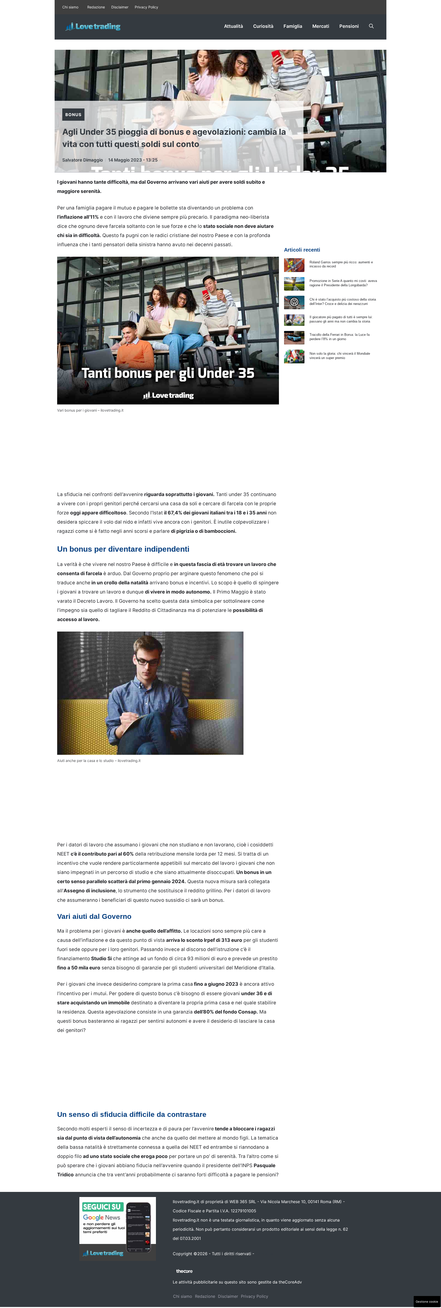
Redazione (96, 7)
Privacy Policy (146, 7)
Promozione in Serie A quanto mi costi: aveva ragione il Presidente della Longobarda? (343, 283)
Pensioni (349, 26)
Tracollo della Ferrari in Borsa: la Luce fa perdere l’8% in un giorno (340, 337)
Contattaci (265, 1253)
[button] (371, 26)
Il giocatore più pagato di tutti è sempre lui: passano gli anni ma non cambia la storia (341, 319)
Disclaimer (119, 7)
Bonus (73, 114)
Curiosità (263, 26)
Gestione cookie (427, 1301)
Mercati (320, 26)
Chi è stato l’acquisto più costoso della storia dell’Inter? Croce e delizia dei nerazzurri (343, 302)
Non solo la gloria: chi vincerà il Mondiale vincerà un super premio (340, 356)
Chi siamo (70, 7)
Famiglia (293, 26)
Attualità (233, 26)
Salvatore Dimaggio (82, 160)
